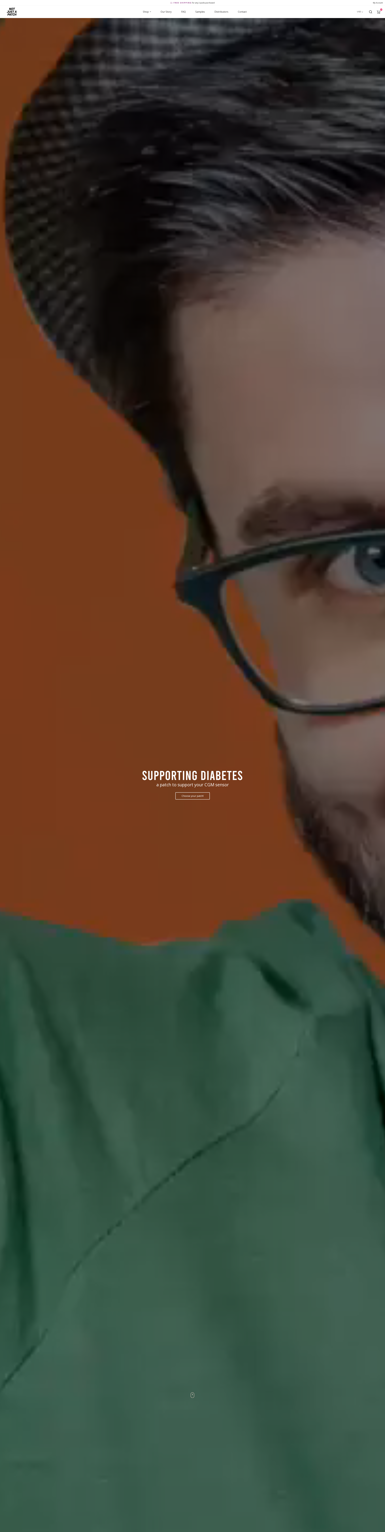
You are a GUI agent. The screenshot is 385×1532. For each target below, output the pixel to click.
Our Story (166, 11)
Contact (242, 11)
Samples (200, 11)
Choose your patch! (192, 796)
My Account (378, 3)
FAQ (183, 11)
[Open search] (370, 12)
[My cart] (378, 11)
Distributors (221, 11)
